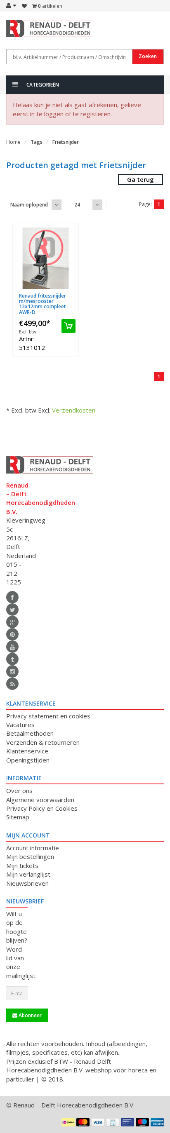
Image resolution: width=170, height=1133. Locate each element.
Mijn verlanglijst (28, 874)
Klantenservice (27, 751)
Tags (36, 141)
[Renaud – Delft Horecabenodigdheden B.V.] (17, 32)
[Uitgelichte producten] (12, 684)
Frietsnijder (65, 141)
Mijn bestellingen (30, 856)
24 (77, 204)
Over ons (19, 790)
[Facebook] (12, 597)
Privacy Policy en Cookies (42, 808)
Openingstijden (28, 760)
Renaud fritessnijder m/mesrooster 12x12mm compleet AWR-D (42, 304)
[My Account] (11, 5)
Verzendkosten (73, 410)
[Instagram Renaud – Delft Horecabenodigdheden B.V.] (12, 671)
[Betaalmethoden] (68, 1122)
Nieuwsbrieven (27, 883)
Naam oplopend (29, 204)
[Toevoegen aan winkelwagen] (68, 326)
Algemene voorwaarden (40, 799)
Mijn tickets (22, 865)
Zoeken (148, 56)
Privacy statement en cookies (48, 716)
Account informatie (32, 848)
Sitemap (17, 817)
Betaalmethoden (30, 733)
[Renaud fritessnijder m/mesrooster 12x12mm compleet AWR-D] (45, 258)
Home (13, 141)
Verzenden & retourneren (43, 742)
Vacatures (20, 724)
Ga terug (140, 179)
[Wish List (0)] (24, 6)
